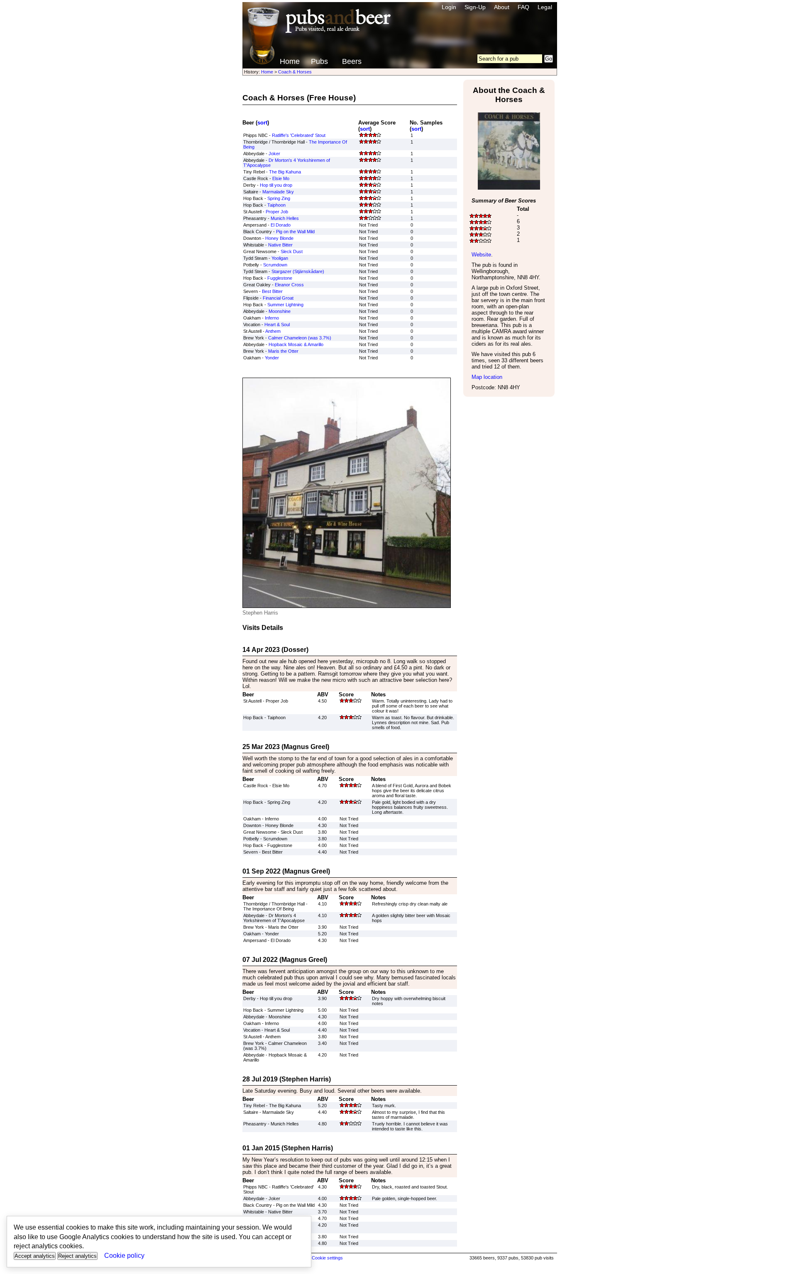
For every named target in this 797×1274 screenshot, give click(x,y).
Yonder (272, 357)
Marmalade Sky (278, 191)
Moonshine (280, 311)
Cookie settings (327, 1257)
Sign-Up (475, 7)
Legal (545, 7)
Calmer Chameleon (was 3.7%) (299, 337)
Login (449, 7)
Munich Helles (285, 218)
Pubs (319, 61)
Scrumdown (275, 264)
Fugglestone (279, 278)
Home (290, 61)
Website (481, 254)
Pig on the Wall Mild (295, 231)
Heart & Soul (277, 324)
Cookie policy (124, 1255)
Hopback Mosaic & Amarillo (296, 344)
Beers (352, 61)
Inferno (272, 317)
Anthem (273, 331)
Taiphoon (276, 205)
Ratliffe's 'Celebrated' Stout (298, 135)
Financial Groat (278, 297)
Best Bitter (272, 291)
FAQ (523, 7)
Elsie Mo (280, 178)
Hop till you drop (276, 185)
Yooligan (279, 258)
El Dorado (281, 224)
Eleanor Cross (289, 284)
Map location (487, 377)
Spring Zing (278, 198)
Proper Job (277, 211)
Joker (274, 153)
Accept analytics (35, 1256)
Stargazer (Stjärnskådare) (297, 271)
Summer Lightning (285, 304)
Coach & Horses (295, 71)
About (501, 7)
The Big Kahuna (285, 171)
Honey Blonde (279, 238)
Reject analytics (77, 1256)
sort (262, 123)
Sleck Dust (292, 251)
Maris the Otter (283, 351)
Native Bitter (280, 244)
